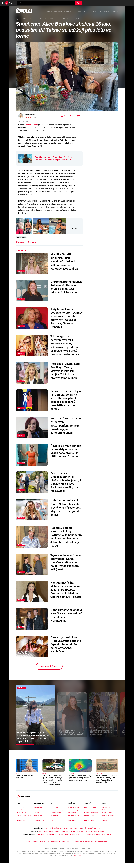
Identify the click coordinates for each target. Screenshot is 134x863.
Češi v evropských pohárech (92, 828)
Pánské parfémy (106, 834)
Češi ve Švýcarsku (89, 815)
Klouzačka (72, 831)
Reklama (35, 841)
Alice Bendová (32, 125)
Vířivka (102, 831)
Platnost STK (104, 820)
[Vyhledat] (78, 3)
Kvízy (94, 11)
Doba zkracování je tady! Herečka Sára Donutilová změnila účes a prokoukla (66, 615)
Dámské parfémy (63, 834)
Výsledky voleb (21, 813)
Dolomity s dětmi (89, 820)
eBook (65, 116)
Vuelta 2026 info (38, 807)
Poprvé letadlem (89, 810)
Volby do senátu (21, 818)
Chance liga (54, 807)
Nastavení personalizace (101, 841)
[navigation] (2, 3)
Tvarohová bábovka (73, 815)
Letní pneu (72, 834)
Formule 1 (54, 818)
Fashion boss (105, 11)
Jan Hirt (36, 813)
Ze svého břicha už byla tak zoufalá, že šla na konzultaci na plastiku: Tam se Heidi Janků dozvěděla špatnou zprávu (65, 400)
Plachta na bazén (48, 831)
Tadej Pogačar (38, 815)
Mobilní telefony (41, 834)
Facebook (28, 841)
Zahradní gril (95, 831)
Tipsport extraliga (56, 813)
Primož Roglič (38, 818)
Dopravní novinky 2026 (107, 813)
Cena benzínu (78, 828)
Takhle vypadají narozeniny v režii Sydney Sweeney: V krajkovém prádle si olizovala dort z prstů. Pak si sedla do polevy (64, 345)
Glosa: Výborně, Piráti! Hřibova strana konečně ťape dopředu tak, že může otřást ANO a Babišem (65, 644)
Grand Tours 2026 (39, 820)
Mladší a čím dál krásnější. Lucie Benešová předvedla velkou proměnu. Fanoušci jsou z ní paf (64, 261)
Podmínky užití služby (65, 841)
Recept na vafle (72, 818)
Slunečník (65, 831)
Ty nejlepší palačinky (73, 807)
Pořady (67, 11)
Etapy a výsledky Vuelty (41, 810)
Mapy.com (47, 828)
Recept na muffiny (73, 810)
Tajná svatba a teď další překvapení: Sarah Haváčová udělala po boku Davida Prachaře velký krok (65, 562)
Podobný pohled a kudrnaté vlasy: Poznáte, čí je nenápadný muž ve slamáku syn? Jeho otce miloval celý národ (66, 536)
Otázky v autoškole (106, 818)
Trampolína (58, 831)
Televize (77, 11)
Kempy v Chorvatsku (90, 807)
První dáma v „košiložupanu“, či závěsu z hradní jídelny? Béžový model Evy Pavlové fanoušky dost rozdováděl (65, 482)
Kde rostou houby (68, 828)
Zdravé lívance (72, 813)
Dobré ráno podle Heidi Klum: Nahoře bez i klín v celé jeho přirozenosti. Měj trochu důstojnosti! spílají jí (65, 507)
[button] (67, 76)
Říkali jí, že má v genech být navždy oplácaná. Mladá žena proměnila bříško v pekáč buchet (65, 451)
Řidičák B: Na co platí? (107, 815)
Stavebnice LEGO (52, 834)
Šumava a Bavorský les (91, 813)
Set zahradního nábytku (83, 831)
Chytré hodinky (96, 834)
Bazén (40, 831)
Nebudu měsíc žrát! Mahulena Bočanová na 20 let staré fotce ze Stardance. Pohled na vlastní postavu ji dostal (65, 589)
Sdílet (73, 116)
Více (115, 12)
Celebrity (47, 11)
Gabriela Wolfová (29, 114)
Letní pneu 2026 (105, 807)
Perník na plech (72, 820)
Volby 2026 (20, 807)
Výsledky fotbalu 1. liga (57, 810)
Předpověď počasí (57, 828)
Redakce (42, 841)
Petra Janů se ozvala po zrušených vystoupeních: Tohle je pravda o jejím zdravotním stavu (65, 425)
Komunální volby (22, 820)
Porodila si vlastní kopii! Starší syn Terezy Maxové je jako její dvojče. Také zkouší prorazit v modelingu (65, 370)
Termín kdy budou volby (24, 815)
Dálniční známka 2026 (107, 810)
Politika (58, 11)
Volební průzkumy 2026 (24, 810)
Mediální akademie (52, 841)
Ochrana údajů (77, 841)
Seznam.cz (127, 3)
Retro (86, 11)
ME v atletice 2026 (56, 815)
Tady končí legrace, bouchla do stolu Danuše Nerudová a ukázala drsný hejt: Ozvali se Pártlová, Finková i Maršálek (66, 317)
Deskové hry (80, 834)
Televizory (88, 834)
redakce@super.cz (79, 855)
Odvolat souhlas (88, 841)
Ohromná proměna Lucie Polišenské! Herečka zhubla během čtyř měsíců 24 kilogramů (66, 287)
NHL (52, 820)
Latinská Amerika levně (91, 818)
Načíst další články (49, 666)
